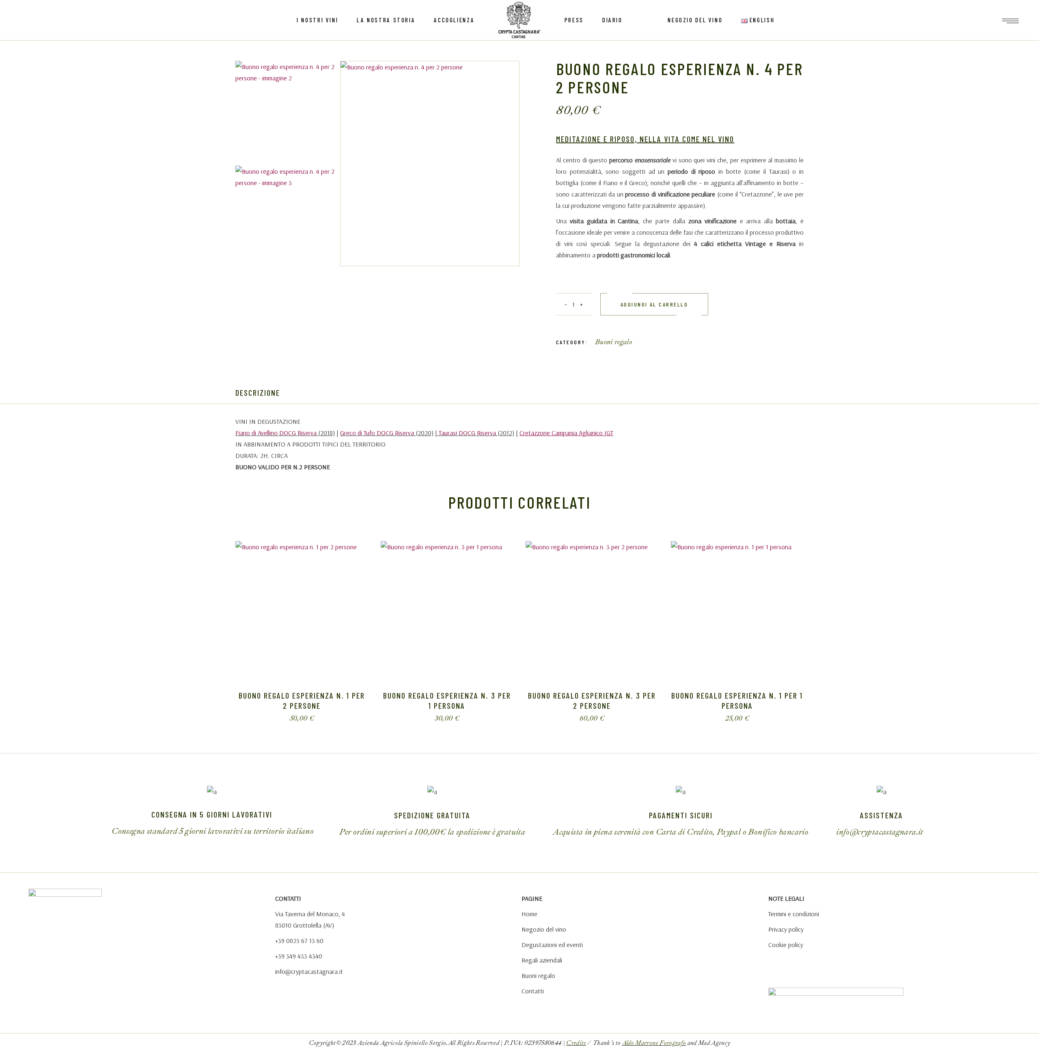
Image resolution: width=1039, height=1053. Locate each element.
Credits (576, 1043)
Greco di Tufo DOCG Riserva (377, 433)
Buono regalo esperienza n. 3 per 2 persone (592, 700)
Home (529, 914)
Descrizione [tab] (257, 392)
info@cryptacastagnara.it (309, 971)
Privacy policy (786, 929)
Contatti (533, 991)
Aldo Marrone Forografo (654, 1043)
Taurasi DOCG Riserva (467, 433)
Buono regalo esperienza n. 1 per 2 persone (302, 700)
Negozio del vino (544, 929)
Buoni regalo (613, 342)
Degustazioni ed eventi (552, 945)
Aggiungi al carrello (654, 304)
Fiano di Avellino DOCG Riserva (276, 433)
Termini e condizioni (793, 914)
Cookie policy (785, 945)
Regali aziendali (542, 960)
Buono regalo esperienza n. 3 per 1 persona (447, 700)
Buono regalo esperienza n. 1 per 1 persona (737, 700)
